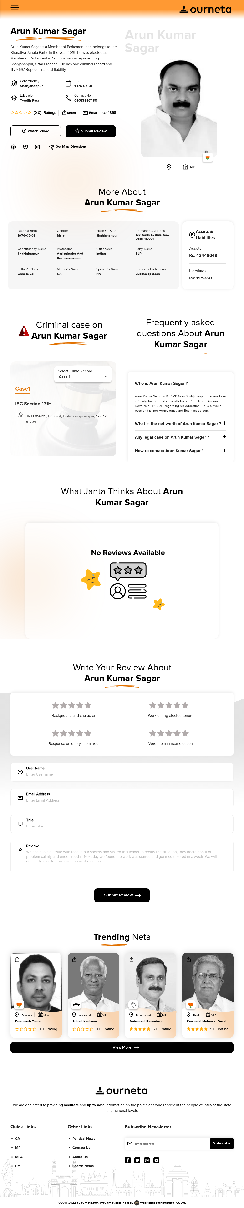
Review (32, 846)
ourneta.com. (90, 1203)
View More (122, 1047)
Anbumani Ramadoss (146, 1021)
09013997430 (85, 100)
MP (17, 1147)
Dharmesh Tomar (28, 1021)
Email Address (38, 794)
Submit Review (94, 131)
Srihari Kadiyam (84, 1021)
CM (18, 1138)
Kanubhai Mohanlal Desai (206, 1021)
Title (30, 820)
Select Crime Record (75, 371)
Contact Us (81, 1147)
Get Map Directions (71, 147)
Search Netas (83, 1166)
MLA (19, 1157)
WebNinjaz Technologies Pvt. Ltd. (163, 1203)
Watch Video (38, 131)
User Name (35, 769)
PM (17, 1166)
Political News (83, 1138)
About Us (80, 1157)
